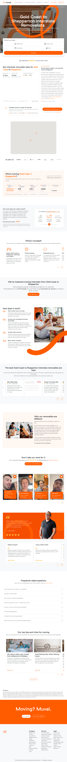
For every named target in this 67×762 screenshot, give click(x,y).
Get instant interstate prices (52, 109)
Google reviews (53, 460)
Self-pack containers (46, 742)
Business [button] (46, 2)
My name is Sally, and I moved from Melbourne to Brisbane (18, 655)
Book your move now (54, 177)
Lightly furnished (40, 220)
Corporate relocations (46, 739)
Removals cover (45, 737)
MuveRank (31, 740)
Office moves (44, 745)
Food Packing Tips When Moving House (47, 655)
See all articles (33, 679)
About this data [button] (35, 101)
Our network (32, 735)
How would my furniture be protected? (13, 598)
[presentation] (57, 267)
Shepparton (16, 69)
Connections (44, 740)
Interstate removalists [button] (30, 2)
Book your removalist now (33, 464)
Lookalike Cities (25, 194)
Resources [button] (39, 2)
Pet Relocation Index (33, 194)
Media (30, 739)
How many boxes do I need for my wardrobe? (15, 589)
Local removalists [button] (18, 2)
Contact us (31, 745)
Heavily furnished (58, 220)
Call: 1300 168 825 (38, 716)
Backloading (44, 748)
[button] (36, 133)
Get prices (33, 53)
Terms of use (56, 732)
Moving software (33, 748)
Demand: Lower (24, 101)
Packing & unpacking (46, 746)
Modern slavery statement (57, 747)
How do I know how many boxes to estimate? (15, 607)
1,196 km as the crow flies (9, 101)
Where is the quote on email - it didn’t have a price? (16, 602)
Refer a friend (32, 743)
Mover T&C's (56, 734)
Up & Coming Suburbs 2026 (42, 194)
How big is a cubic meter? (10, 593)
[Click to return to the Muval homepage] (7, 2)
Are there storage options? (10, 611)
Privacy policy (56, 739)
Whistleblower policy (58, 742)
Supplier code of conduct (57, 744)
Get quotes (61, 2)
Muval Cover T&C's (58, 737)
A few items (20, 48)
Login (30, 751)
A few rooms (49, 43)
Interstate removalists (46, 734)
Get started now (33, 294)
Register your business (32, 733)
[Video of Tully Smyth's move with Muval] (41, 487)
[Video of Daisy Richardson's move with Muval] (25, 487)
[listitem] (11, 188)
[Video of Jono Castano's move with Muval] (10, 487)
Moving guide (32, 742)
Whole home (19, 43)
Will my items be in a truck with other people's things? (17, 620)
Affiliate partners (33, 737)
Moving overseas (45, 735)
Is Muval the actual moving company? (13, 616)
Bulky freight (44, 743)
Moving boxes (44, 749)
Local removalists (45, 732)
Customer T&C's (57, 735)
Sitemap (31, 749)
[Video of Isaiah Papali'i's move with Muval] (56, 487)
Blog (30, 746)
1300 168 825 (54, 2)
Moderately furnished (49, 220)
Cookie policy (56, 740)
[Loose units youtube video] (21, 388)
